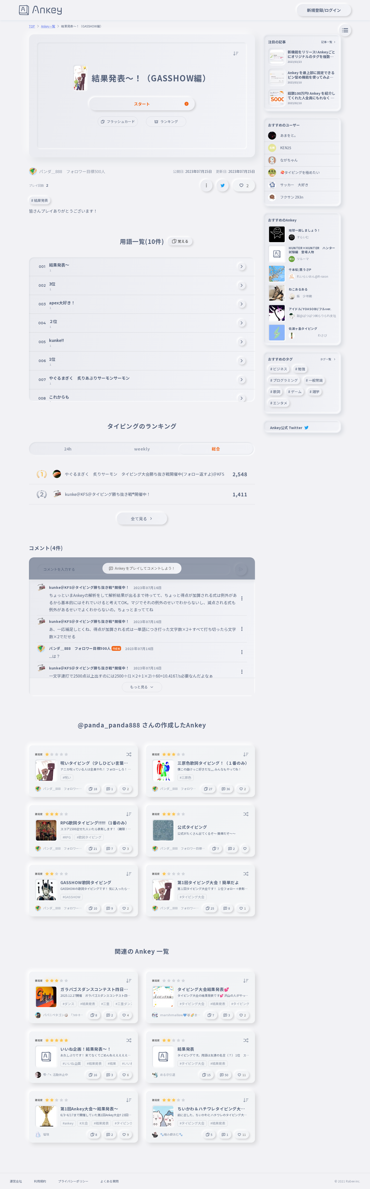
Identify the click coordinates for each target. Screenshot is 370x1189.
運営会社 (16, 1181)
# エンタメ (278, 402)
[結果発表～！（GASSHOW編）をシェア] (222, 185)
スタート (142, 104)
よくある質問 (109, 1181)
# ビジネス (278, 368)
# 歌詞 (275, 391)
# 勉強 (300, 368)
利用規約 (40, 1181)
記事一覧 (326, 42)
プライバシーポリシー (73, 1181)
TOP (32, 26)
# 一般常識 (314, 380)
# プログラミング (284, 380)
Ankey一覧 (48, 26)
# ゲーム (295, 391)
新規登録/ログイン (324, 10)
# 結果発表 (39, 200)
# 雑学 (314, 391)
